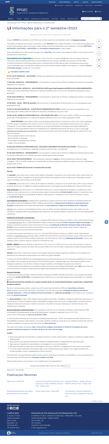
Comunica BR (52, 2)
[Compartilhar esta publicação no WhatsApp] (99, 53)
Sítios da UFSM (89, 5)
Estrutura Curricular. (79, 40)
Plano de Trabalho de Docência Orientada (37, 293)
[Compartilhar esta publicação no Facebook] (99, 41)
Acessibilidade (79, 5)
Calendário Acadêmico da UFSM (42, 357)
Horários (26, 19)
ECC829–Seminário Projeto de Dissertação (76, 222)
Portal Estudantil (62, 91)
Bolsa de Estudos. (50, 323)
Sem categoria (20, 370)
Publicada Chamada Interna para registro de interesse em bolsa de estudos (20, 392)
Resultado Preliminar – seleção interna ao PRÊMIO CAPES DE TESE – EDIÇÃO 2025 (78, 382)
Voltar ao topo (97, 401)
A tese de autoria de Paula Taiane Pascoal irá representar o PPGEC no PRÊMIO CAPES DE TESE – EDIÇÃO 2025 (50, 383)
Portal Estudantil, (47, 58)
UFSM (96, 433)
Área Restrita (98, 5)
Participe (76, 2)
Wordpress (66, 433)
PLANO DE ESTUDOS (16, 197)
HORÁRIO (16, 40)
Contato (19, 19)
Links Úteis (54, 19)
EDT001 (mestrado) (48, 244)
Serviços (63, 19)
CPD (101, 433)
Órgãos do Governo (97, 2)
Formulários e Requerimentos (50, 48)
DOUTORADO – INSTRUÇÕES (26, 48)
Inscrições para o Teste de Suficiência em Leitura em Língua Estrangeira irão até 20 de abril (79, 393)
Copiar (68, 366)
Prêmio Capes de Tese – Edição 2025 (47, 391)
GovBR (8, 2)
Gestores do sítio (72, 19)
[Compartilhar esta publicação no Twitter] (99, 47)
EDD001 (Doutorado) (62, 244)
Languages (60, 5)
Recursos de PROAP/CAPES (37, 315)
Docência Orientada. (20, 295)
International (69, 5)
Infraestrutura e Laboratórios (40, 19)
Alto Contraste (88, 11)
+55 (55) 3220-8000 (13, 428)
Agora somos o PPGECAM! (15, 381)
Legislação (85, 2)
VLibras (99, 11)
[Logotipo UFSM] (12, 10)
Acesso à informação (64, 2)
